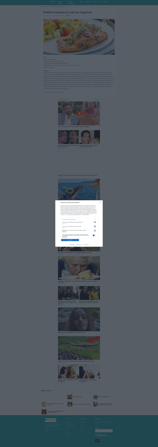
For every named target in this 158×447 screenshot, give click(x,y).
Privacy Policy (86, 244)
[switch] (94, 222)
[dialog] (79, 223)
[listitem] (79, 219)
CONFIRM (70, 240)
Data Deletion (72, 244)
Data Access (79, 244)
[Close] (100, 202)
